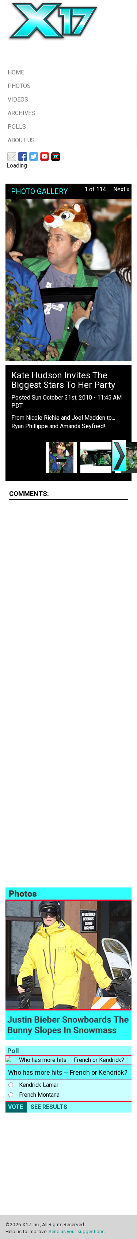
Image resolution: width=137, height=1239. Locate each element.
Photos (19, 85)
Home (16, 72)
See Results (49, 1106)
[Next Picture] (119, 455)
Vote (15, 1106)
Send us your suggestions (76, 1231)
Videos (18, 99)
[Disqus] (68, 597)
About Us (21, 140)
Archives (21, 113)
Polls (17, 126)
